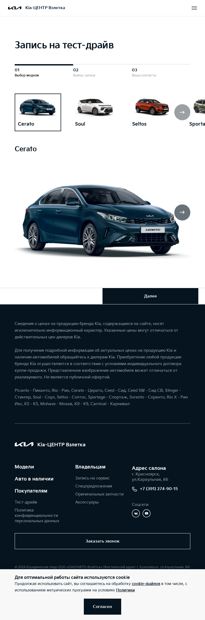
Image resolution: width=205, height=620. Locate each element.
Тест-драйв (26, 502)
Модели (24, 467)
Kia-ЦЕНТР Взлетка (45, 7)
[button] (182, 112)
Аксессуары (87, 502)
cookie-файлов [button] (146, 584)
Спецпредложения (93, 486)
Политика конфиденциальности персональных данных (37, 516)
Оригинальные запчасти (99, 494)
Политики (125, 590)
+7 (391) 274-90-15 (159, 488)
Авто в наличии (34, 479)
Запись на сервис (92, 478)
